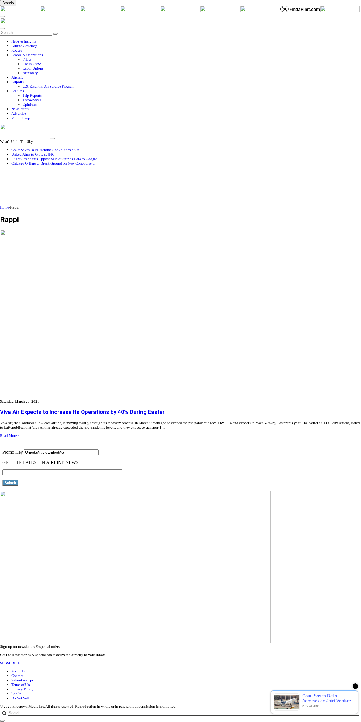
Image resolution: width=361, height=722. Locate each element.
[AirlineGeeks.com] (20, 11)
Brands (8, 3)
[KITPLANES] (220, 11)
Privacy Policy (22, 689)
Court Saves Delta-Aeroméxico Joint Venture (45, 150)
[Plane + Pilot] (260, 11)
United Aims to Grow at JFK (32, 154)
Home (4, 207)
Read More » (10, 435)
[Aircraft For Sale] (140, 11)
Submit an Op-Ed (24, 680)
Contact (17, 676)
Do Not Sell (20, 698)
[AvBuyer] (180, 11)
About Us (18, 671)
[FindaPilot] (300, 11)
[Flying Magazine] (60, 11)
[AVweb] (100, 11)
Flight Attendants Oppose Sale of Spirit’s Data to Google (54, 159)
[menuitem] (186, 41)
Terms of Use (21, 685)
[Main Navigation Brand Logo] (19, 23)
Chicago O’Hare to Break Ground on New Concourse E (53, 163)
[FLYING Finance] (340, 11)
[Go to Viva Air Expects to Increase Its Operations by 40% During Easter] (180, 314)
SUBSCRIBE (10, 663)
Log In (16, 694)
